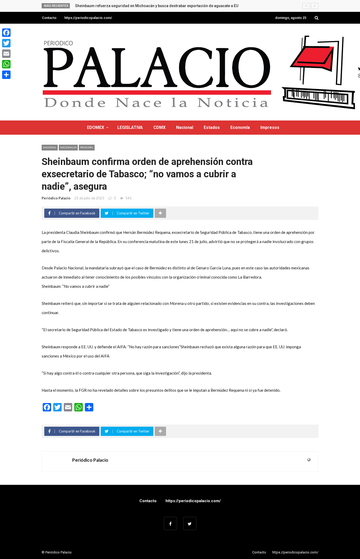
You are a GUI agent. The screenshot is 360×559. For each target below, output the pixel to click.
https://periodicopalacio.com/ (88, 18)
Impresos (269, 127)
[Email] (6, 53)
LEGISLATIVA (130, 127)
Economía (240, 127)
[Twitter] (6, 43)
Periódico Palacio (56, 198)
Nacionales (68, 147)
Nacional (184, 127)
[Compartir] (6, 74)
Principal (86, 147)
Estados (212, 127)
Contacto (49, 18)
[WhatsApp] (6, 64)
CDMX (159, 127)
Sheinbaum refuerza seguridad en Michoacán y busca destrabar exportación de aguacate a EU (156, 6)
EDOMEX (95, 127)
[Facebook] (6, 32)
